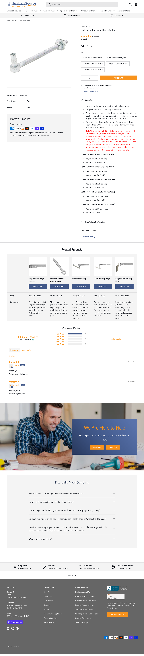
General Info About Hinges (84, 596)
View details (37, 286)
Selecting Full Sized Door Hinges (86, 613)
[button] (136, 4)
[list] (39, 56)
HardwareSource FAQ (82, 591)
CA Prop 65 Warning (88, 236)
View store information (91, 91)
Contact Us (97, 447)
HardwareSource (15, 647)
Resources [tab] (23, 95)
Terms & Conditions (51, 618)
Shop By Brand (106, 11)
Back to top (72, 575)
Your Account (48, 600)
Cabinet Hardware (14, 11)
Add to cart (118, 78)
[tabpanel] (39, 104)
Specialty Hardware (68, 11)
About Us (47, 591)
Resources (113, 447)
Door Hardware (32, 11)
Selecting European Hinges (84, 605)
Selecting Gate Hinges (83, 618)
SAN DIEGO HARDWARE (117, 614)
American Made (124, 11)
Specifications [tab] (12, 95)
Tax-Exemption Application (53, 613)
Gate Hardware (49, 11)
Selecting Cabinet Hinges (84, 609)
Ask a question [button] (116, 339)
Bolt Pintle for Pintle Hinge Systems (21, 20)
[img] (14, 361)
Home (8, 20)
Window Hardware (88, 11)
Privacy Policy (49, 622)
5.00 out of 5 (33, 337)
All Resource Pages (82, 622)
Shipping (47, 605)
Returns (46, 609)
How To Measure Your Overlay (85, 600)
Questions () (26, 349)
